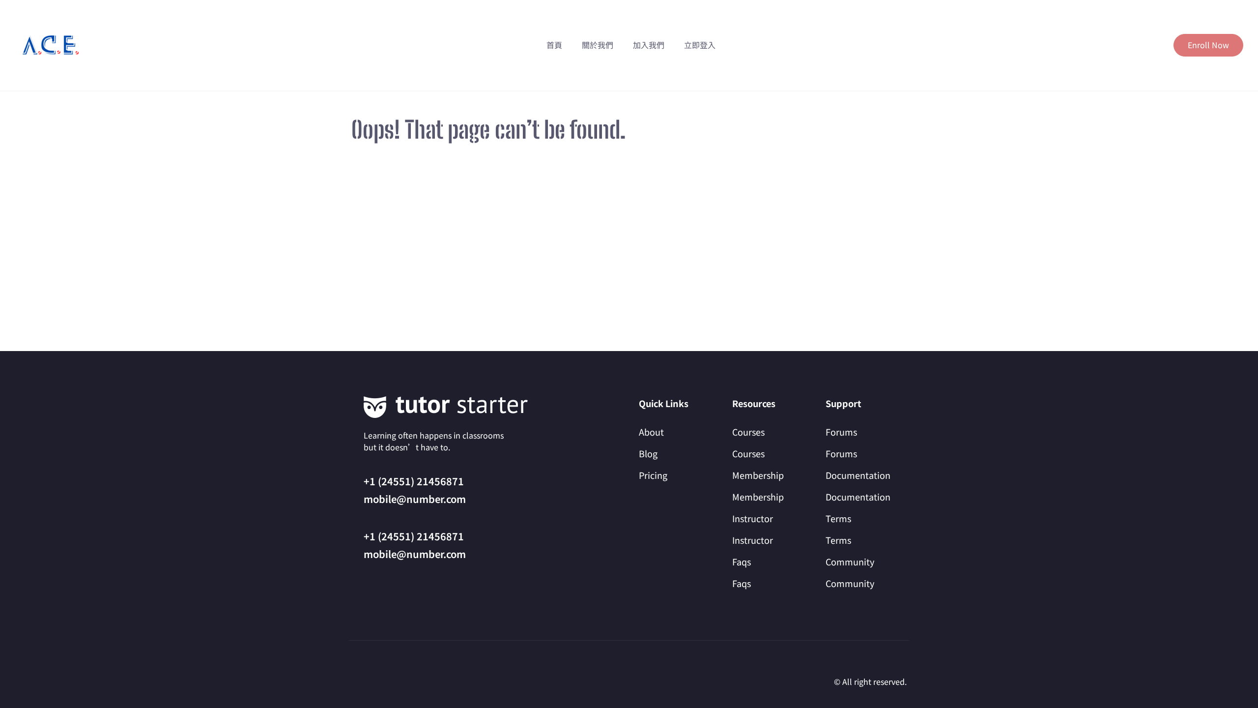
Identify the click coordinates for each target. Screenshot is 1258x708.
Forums (841, 431)
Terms (838, 518)
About (651, 431)
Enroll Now (1208, 45)
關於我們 (597, 45)
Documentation (858, 475)
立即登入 (699, 45)
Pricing (653, 475)
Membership (758, 475)
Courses (748, 431)
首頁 (554, 45)
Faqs (741, 561)
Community (850, 561)
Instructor (752, 518)
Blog (648, 453)
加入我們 (648, 45)
